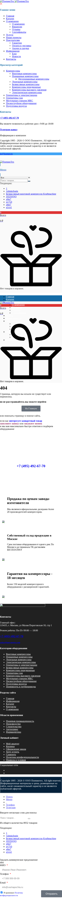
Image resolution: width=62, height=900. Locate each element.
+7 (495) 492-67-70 (9, 118)
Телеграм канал (8, 129)
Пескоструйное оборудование (21, 103)
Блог (14, 53)
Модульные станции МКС (19, 100)
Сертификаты (19, 32)
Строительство (13, 726)
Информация (12, 51)
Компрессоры (13, 71)
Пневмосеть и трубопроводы (21, 686)
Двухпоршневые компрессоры (33, 79)
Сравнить (11, 754)
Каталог (10, 18)
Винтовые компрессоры (24, 73)
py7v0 (9, 202)
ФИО (3, 865)
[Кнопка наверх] (57, 886)
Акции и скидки (20, 48)
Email (3, 882)
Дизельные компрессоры (24, 81)
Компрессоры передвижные (26, 87)
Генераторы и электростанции (21, 95)
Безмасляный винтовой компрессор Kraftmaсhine (31, 194)
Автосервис (12, 729)
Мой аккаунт (12, 743)
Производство (13, 724)
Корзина (10, 746)
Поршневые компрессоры (25, 76)
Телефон (4, 874)
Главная (10, 16)
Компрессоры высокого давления (29, 89)
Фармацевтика (13, 732)
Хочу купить (12, 752)
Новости (16, 56)
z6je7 (8, 199)
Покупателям (13, 40)
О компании (12, 21)
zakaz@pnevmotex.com (10, 642)
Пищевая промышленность (20, 721)
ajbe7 (8, 204)
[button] (31, 216)
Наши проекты (13, 37)
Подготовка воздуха (16, 106)
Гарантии (17, 43)
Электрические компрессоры (27, 92)
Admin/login (12, 191)
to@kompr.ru (6, 153)
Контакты (11, 59)
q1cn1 (9, 207)
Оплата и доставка (21, 45)
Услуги (9, 35)
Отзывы (16, 29)
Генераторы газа (14, 98)
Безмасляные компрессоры (25, 84)
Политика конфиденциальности (22, 757)
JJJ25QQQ (11, 196)
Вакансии (17, 26)
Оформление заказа (16, 749)
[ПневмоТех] (14, 1)
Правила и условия (16, 760)
